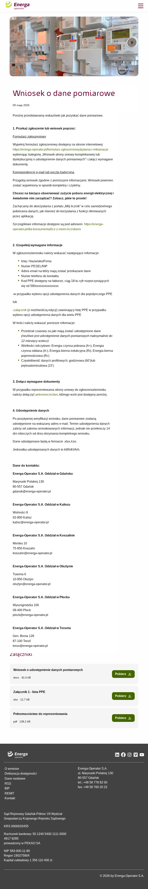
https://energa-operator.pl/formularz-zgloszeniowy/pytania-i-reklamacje (60, 149)
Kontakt (10, 798)
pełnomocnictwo (46, 394)
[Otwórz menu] (140, 6)
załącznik (20, 310)
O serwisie (12, 768)
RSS (8, 783)
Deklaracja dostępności (21, 773)
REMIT (9, 793)
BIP (7, 788)
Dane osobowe (15, 778)
